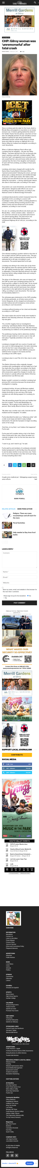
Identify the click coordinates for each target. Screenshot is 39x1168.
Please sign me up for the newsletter (15, 596)
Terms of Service (11, 944)
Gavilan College (11, 998)
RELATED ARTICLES (8, 509)
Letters (8, 980)
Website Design (10, 1062)
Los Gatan (9, 1107)
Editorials (9, 978)
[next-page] (6, 542)
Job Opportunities (11, 1139)
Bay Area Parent (11, 1124)
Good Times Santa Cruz (13, 1087)
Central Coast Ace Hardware (15, 1028)
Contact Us (9, 936)
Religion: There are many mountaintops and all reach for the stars (24, 515)
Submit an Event (11, 1008)
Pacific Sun (9, 1093)
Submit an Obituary (12, 1022)
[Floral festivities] (7, 525)
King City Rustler (11, 1105)
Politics (8, 970)
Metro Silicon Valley (12, 1089)
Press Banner (10, 1111)
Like (29, 764)
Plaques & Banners (12, 948)
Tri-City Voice (10, 1117)
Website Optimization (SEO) (14, 1066)
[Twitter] (15, 465)
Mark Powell (5, 51)
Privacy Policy (10, 942)
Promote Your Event (12, 1010)
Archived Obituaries (12, 1020)
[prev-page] (3, 542)
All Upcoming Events (12, 1005)
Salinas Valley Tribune (12, 1113)
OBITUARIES (10, 1016)
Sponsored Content (12, 1070)
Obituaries (9, 1018)
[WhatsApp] (24, 465)
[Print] (33, 465)
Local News (9, 964)
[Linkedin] (20, 465)
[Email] (29, 465)
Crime (8, 966)
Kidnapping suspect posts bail (28, 478)
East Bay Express (11, 1085)
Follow (28, 768)
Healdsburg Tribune (12, 1101)
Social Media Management (14, 1068)
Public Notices (10, 957)
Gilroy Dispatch (10, 1099)
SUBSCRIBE (10, 928)
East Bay (9, 1130)
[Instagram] (12, 1155)
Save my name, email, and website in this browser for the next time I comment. (20, 591)
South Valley (10, 1132)
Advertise (9, 955)
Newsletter (9, 934)
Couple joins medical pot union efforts (10, 478)
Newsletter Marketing (12, 1074)
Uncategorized (6, 37)
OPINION (9, 974)
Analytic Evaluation (12, 1072)
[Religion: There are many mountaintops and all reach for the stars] (7, 515)
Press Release (10, 940)
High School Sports (12, 996)
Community (9, 976)
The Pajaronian (10, 1115)
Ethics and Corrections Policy (15, 946)
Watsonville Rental (11, 1032)
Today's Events (10, 1006)
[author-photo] (19, 492)
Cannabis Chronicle (12, 1128)
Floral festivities (19, 523)
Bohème (8, 1126)
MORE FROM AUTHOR (24, 509)
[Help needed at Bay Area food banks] (7, 534)
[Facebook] (10, 465)
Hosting (8, 1064)
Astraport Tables (11, 1030)
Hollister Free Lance (12, 1103)
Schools (8, 968)
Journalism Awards (12, 1141)
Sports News (10, 994)
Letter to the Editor (12, 938)
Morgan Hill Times (11, 1109)
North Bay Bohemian (12, 1091)
